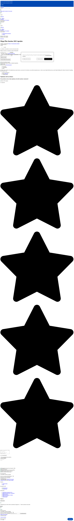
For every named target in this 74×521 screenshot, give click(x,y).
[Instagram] (1, 506)
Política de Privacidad (10, 479)
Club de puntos (4, 496)
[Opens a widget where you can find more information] (70, 519)
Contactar (6, 11)
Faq (4, 480)
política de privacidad (11, 53)
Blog (3, 484)
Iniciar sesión (2, 11)
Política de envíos (5, 495)
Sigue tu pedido (10, 480)
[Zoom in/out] (3, 459)
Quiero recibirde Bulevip (11, 54)
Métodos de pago (5, 494)
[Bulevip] (2, 7)
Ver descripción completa (15, 43)
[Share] (1, 459)
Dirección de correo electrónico (5, 513)
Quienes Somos (4, 483)
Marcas (3, 18)
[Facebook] (2, 506)
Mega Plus (2, 38)
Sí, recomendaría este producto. (6, 457)
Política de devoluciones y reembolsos (8, 493)
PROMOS (2, 19)
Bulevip (9, 43)
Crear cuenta (10, 11)
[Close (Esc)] (0, 459)
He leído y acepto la (8, 53)
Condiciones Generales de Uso (7, 492)
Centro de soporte (3, 517)
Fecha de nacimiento (3, 476)
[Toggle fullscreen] (2, 459)
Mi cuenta (6, 480)
